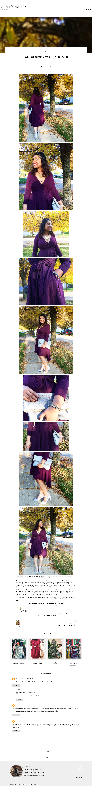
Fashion (51, 52)
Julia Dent (18, 678)
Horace (17, 705)
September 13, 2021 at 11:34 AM (26, 720)
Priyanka (21, 692)
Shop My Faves (78, 772)
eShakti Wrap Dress (21, 576)
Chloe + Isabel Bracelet (69, 576)
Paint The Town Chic (13, 7)
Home (80, 764)
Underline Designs (31, 784)
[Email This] (41, 66)
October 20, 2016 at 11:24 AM (27, 678)
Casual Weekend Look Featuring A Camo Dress (18, 663)
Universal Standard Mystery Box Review (37, 663)
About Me (79, 766)
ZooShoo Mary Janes (58, 576)
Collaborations (43, 52)
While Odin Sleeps (43, 577)
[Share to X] (44, 66)
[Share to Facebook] (47, 66)
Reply (15, 685)
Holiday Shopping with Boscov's (55, 663)
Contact (79, 768)
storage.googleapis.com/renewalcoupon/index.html (46, 711)
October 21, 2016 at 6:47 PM (29, 692)
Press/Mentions (77, 774)
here (45, 576)
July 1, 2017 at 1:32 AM (24, 705)
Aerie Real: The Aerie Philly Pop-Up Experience (73, 664)
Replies (18, 689)
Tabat (17, 720)
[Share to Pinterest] (50, 66)
